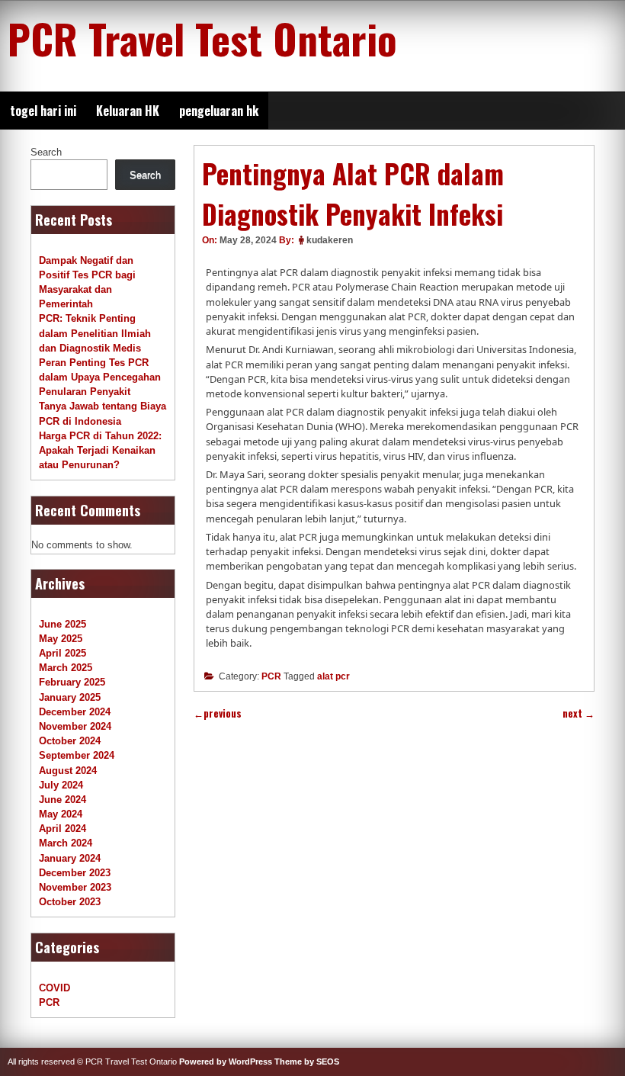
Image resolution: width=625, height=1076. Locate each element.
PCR (271, 676)
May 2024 (60, 814)
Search (46, 152)
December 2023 (75, 872)
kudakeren (329, 240)
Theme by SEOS (306, 1061)
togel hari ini (43, 110)
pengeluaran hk (218, 110)
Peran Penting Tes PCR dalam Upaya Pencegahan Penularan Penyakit (100, 377)
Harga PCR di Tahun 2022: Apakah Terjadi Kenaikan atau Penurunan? (100, 450)
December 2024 (75, 712)
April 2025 (62, 653)
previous (218, 713)
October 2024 (70, 741)
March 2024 (65, 843)
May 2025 (60, 638)
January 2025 (70, 697)
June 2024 (62, 799)
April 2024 (62, 828)
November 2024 (75, 726)
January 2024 (70, 858)
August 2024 (68, 770)
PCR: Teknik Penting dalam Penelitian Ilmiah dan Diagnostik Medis (95, 333)
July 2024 (61, 785)
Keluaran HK (127, 110)
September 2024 (76, 755)
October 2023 (70, 901)
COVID (54, 988)
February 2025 (72, 682)
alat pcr (333, 676)
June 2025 (62, 624)
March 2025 (65, 667)
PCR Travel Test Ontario (202, 38)
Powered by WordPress (225, 1061)
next (578, 713)
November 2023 (75, 887)
